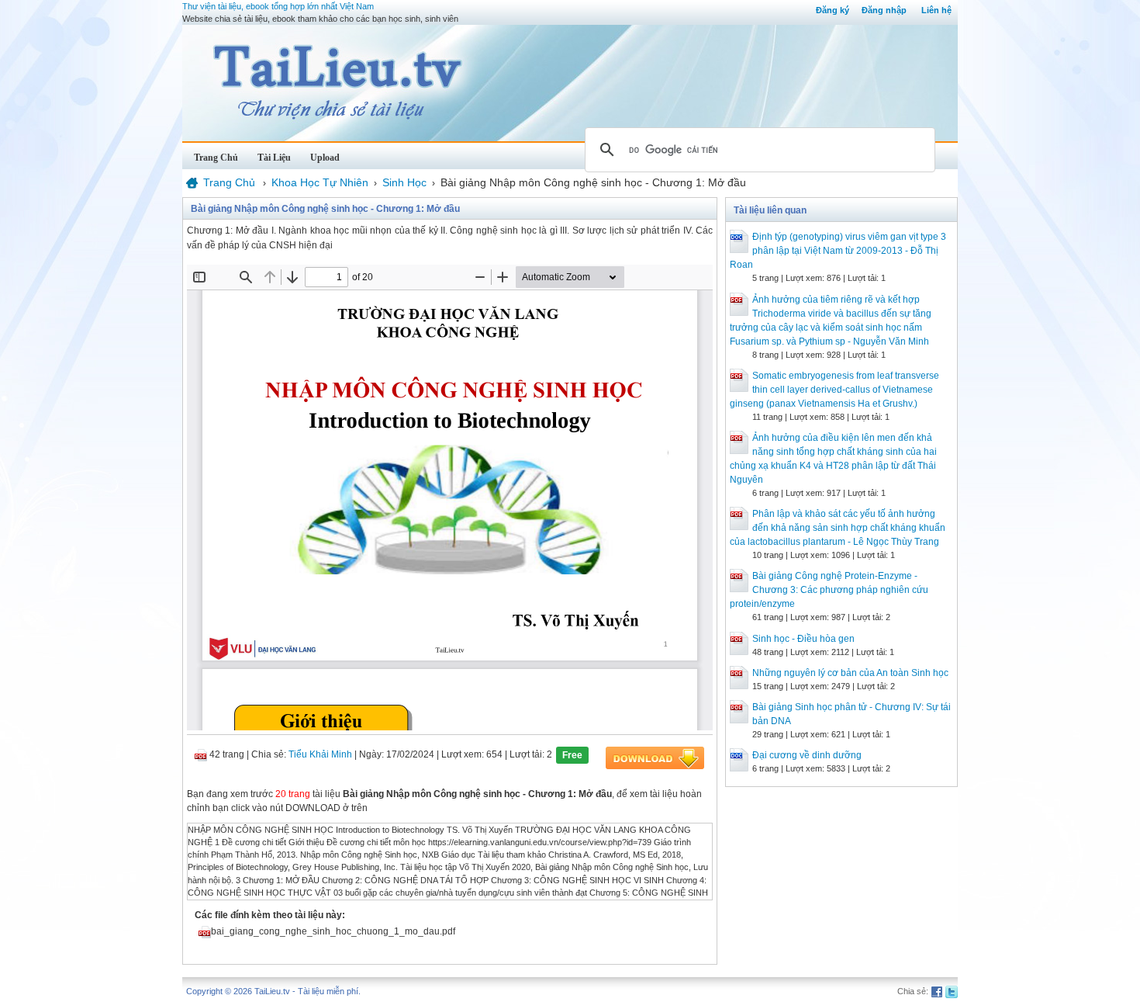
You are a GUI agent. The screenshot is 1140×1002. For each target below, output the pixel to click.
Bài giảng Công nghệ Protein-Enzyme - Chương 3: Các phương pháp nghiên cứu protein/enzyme (829, 589)
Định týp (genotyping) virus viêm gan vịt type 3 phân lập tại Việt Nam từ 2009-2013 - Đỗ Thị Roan (838, 250)
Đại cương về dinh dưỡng (807, 755)
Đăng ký (832, 10)
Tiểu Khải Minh (320, 754)
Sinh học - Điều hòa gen (803, 638)
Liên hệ (936, 10)
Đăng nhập (884, 10)
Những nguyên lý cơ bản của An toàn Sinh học (850, 672)
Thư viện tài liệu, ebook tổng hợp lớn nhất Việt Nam (278, 6)
